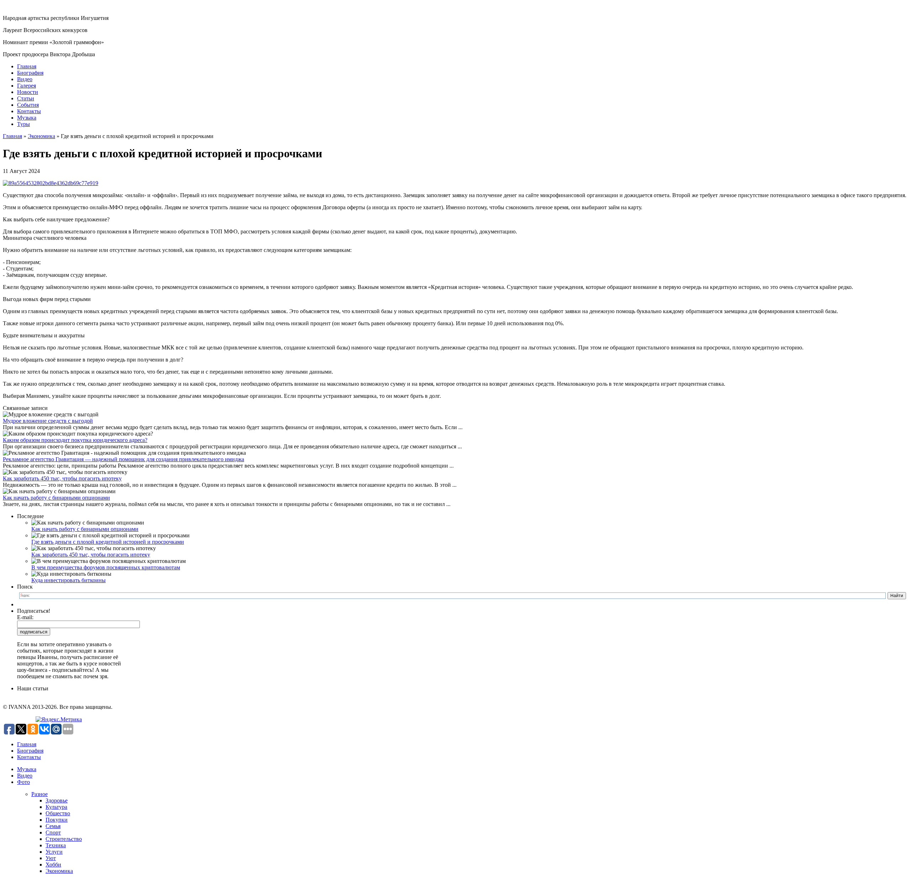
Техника (56, 845)
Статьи (25, 98)
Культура (56, 807)
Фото (23, 782)
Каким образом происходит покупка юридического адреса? (75, 440)
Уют (51, 858)
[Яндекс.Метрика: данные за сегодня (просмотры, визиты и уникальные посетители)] (59, 719)
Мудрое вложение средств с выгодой (48, 421)
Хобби (53, 864)
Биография (30, 73)
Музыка (26, 118)
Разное (39, 794)
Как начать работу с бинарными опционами (56, 498)
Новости (27, 92)
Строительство (64, 839)
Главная (26, 66)
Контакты (29, 111)
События (28, 105)
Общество (58, 813)
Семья (53, 826)
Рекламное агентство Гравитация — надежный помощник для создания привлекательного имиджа (123, 459)
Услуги (54, 852)
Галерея (26, 86)
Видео (24, 79)
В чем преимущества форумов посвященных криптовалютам (105, 567)
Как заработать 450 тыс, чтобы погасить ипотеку (62, 478)
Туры (23, 124)
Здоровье (57, 800)
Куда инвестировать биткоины (68, 580)
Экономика (41, 136)
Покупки (57, 820)
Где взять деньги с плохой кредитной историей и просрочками (107, 542)
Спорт (53, 832)
